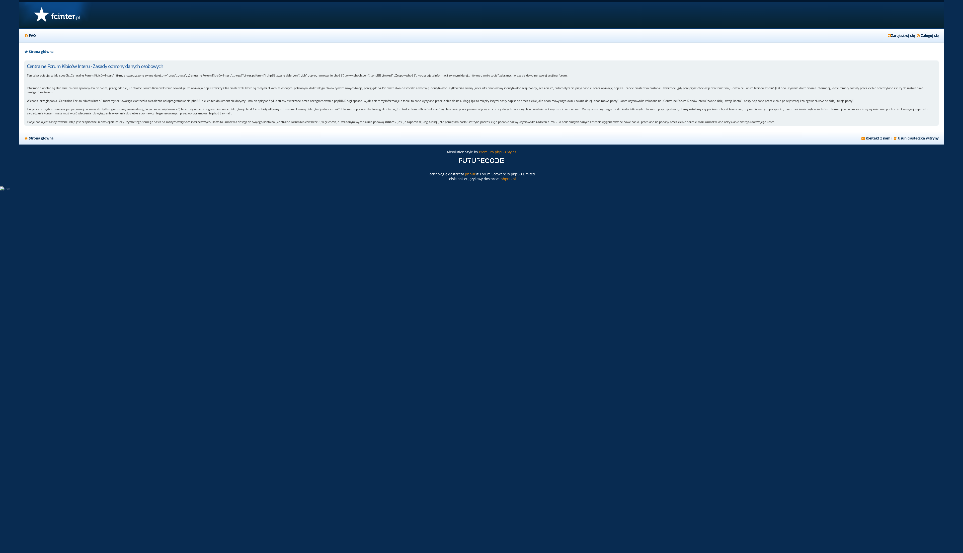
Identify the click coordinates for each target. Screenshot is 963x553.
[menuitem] (30, 36)
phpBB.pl (508, 178)
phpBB (470, 174)
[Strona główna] (56, 15)
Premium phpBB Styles (497, 152)
